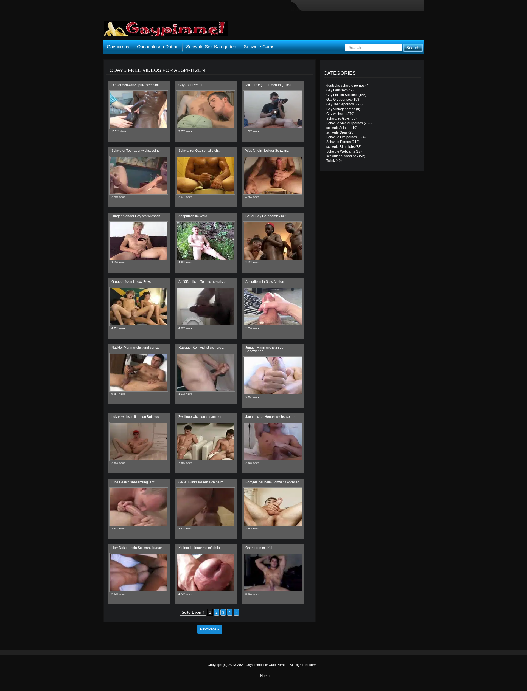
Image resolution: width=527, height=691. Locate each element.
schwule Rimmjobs (340, 147)
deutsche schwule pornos (345, 86)
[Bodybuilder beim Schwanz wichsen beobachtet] (272, 507)
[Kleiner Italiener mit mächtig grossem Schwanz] (205, 572)
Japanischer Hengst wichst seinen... (272, 417)
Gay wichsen (336, 114)
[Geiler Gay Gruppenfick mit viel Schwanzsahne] (272, 241)
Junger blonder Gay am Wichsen (135, 216)
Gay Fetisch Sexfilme (342, 95)
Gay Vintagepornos (340, 109)
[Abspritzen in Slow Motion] (272, 306)
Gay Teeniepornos (340, 104)
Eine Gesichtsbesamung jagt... (134, 482)
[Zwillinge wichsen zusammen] (205, 441)
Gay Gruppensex (339, 99)
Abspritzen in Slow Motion (264, 282)
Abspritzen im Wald (192, 216)
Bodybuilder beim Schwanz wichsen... (273, 482)
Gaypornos (118, 46)
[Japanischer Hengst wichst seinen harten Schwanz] (272, 441)
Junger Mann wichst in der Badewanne (265, 349)
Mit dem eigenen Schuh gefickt (268, 85)
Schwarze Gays (338, 118)
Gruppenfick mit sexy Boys (131, 282)
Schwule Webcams (340, 151)
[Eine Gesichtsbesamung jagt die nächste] (139, 507)
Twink (330, 161)
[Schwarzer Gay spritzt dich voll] (205, 175)
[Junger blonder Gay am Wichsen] (139, 241)
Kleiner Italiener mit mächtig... (200, 548)
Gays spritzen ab (190, 85)
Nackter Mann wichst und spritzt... (136, 347)
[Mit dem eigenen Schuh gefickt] (272, 110)
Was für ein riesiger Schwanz (267, 151)
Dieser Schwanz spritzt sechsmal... (137, 85)
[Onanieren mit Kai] (272, 572)
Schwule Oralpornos (341, 137)
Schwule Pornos (338, 142)
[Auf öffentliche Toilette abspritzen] (205, 306)
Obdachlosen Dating (157, 46)
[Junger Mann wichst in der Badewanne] (272, 376)
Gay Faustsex (336, 90)
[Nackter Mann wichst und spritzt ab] (139, 372)
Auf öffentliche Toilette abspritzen (203, 282)
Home (265, 676)
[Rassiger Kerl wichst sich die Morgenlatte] (205, 372)
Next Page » (209, 629)
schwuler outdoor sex (342, 156)
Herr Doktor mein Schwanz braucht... (138, 548)
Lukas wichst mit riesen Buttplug (135, 417)
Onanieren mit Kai (258, 548)
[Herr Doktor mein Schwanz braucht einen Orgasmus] (139, 572)
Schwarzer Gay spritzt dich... (199, 151)
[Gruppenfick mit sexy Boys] (139, 306)
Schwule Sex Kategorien (211, 46)
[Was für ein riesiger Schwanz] (272, 175)
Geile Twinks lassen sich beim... (202, 482)
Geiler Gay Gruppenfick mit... (266, 216)
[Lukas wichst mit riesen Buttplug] (139, 441)
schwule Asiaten (338, 128)
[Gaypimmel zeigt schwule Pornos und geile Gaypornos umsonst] (166, 30)
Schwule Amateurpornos (344, 123)
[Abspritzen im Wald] (205, 241)
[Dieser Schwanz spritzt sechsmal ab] (139, 110)
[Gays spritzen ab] (205, 110)
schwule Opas (336, 132)
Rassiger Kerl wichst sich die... (201, 347)
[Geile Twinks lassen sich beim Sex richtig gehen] (205, 507)
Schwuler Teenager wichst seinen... (137, 151)
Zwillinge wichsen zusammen (200, 417)
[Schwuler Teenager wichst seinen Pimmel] (139, 175)
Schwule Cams (259, 46)
